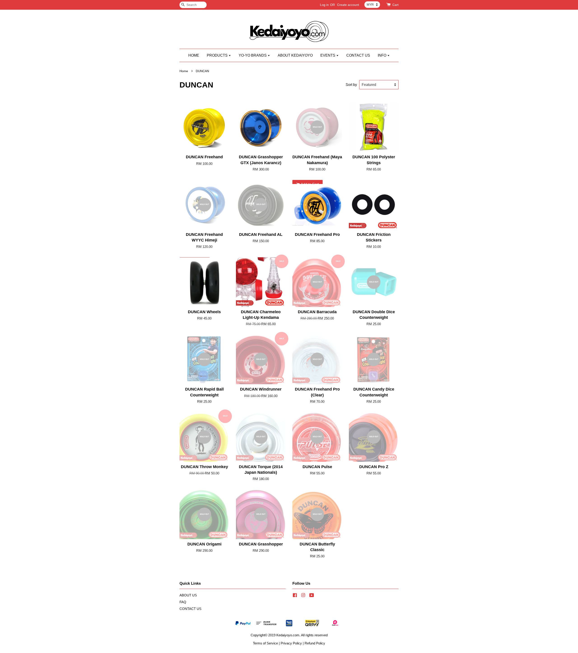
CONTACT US (358, 55)
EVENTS (328, 55)
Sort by (351, 85)
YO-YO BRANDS (253, 55)
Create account (348, 5)
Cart (395, 5)
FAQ (182, 602)
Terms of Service (265, 643)
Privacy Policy (291, 643)
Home (183, 71)
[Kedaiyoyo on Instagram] (303, 596)
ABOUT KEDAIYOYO (295, 55)
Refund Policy (315, 643)
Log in (324, 5)
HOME (193, 55)
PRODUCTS (217, 55)
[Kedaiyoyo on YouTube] (311, 596)
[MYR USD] (372, 4)
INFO (382, 55)
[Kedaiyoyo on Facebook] (294, 596)
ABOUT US (188, 595)
